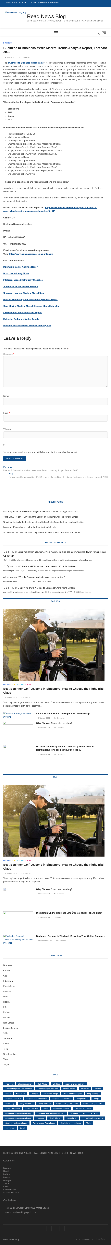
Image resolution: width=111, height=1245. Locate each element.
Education (8, 981)
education (85, 1088)
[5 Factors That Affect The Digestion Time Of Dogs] (18, 715)
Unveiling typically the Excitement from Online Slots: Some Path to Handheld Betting (43, 522)
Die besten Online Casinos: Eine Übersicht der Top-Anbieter (69, 913)
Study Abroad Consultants (44, 1123)
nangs (96, 1098)
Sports (6, 1044)
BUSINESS (42, 1083)
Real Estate (8, 1023)
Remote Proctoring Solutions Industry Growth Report (30, 299)
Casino (6, 971)
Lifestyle (34, 1093)
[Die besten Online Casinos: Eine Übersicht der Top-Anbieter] (18, 922)
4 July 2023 (9, 57)
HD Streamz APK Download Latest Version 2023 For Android (46, 566)
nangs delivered (26, 1103)
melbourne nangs (51, 1093)
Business (7, 43)
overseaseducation (61, 1108)
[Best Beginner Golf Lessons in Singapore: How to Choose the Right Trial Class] (55, 645)
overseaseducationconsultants (18, 1118)
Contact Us (86, 1239)
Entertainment (10, 986)
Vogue (6, 1065)
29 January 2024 (43, 718)
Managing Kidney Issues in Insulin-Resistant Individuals (29, 527)
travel (22, 1128)
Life (13, 685)
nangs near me (31, 1108)
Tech (5, 1049)
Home (75, 1239)
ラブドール (8, 552)
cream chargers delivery (48, 1088)
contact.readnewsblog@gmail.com (45, 2)
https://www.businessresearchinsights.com (31, 253)
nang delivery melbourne (36, 1098)
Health (6, 1002)
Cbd (5, 976)
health (8, 1093)
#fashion (9, 1083)
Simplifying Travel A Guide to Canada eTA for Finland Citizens (46, 588)
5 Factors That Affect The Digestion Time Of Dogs (63, 713)
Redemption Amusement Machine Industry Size (27, 325)
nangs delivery (45, 1103)
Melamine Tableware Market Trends (21, 319)
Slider (28, 685)
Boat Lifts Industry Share (16, 273)
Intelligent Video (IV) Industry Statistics (23, 279)
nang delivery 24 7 (13, 1098)
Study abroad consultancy (16, 1123)
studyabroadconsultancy (93, 1118)
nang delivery (92, 1093)
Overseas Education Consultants (84, 1113)
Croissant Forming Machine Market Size (23, 292)
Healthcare (20, 1093)
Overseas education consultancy (50, 1113)
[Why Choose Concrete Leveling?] (18, 732)
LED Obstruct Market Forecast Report (22, 312)
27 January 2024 (43, 754)
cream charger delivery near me (18, 1088)
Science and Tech (11, 1193)
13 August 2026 (10, 697)
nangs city (9, 1103)
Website (7, 429)
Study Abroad (55, 1118)
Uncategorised (10, 1054)
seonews (40, 1118)
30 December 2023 (44, 941)
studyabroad (72, 1118)
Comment (8, 354)
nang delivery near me (61, 1098)
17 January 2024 (43, 917)
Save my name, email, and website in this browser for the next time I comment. (40, 452)
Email (6, 413)
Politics (6, 1012)
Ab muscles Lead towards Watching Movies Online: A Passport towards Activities (41, 532)
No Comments (24, 57)
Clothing (56, 1083)
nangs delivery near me (93, 1103)
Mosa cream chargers (72, 1093)
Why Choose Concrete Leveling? (54, 723)
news (46, 1108)
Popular (20, 685)
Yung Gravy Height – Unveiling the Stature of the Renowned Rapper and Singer (40, 517)
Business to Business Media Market (26, 62)
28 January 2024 (43, 727)
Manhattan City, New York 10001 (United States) (27, 1208)
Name (6, 396)
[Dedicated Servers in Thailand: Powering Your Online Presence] (18, 940)
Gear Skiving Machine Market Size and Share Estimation (31, 306)
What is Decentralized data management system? (41, 577)
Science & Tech (10, 1028)
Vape (5, 1059)
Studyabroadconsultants (71, 1123)
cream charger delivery (74, 1083)
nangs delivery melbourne (67, 1103)
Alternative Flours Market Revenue (20, 286)
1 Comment (58, 917)
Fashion (7, 991)
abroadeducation (25, 1083)
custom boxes (69, 1088)
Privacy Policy (101, 1239)
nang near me (82, 1098)
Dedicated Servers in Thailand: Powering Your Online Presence (70, 936)
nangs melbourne (12, 1108)
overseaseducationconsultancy (18, 1113)
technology (10, 1128)
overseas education (83, 1108)
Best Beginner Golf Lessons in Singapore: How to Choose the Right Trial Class (40, 512)
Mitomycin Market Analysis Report (20, 266)
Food (5, 997)
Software (7, 1038)
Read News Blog (46, 16)
